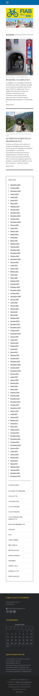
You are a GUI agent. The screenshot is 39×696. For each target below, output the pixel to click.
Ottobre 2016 (14, 442)
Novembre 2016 (15, 439)
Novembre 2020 (15, 290)
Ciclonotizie (13, 501)
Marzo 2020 (14, 315)
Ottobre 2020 (14, 293)
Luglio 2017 (14, 414)
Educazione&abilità (16, 524)
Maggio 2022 (14, 234)
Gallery (11, 529)
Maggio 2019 (14, 346)
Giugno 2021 (14, 268)
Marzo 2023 (14, 203)
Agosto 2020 (14, 299)
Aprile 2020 (14, 312)
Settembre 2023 (15, 191)
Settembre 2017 (15, 408)
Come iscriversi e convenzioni (19, 671)
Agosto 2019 (14, 337)
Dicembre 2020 (15, 287)
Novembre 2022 (15, 216)
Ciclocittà (13, 496)
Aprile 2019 (14, 349)
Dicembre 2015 (15, 473)
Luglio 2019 (14, 340)
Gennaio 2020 (14, 321)
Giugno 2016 (14, 454)
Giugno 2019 (14, 343)
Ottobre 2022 (14, 219)
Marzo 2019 (14, 352)
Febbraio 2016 (14, 467)
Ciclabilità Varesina (16, 491)
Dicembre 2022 (15, 213)
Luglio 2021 (14, 265)
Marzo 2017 (14, 426)
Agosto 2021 (14, 262)
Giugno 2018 (14, 380)
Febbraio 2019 (14, 355)
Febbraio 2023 (14, 206)
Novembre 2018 (15, 364)
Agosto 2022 (14, 225)
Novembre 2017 (15, 402)
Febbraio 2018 (14, 392)
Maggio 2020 (14, 309)
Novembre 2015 (15, 476)
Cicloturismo (10, 77)
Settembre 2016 (15, 445)
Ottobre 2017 (14, 405)
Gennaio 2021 (14, 284)
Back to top (19, 691)
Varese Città (13, 571)
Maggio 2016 (14, 457)
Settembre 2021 (15, 259)
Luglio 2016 (14, 451)
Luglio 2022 (14, 228)
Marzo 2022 (14, 240)
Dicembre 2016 (15, 436)
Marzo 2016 (14, 464)
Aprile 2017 (14, 423)
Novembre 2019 (15, 327)
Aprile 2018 (14, 386)
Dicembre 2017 (15, 398)
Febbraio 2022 (14, 244)
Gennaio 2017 (14, 433)
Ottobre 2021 (14, 256)
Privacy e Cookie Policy (24, 682)
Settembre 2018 (15, 371)
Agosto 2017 (14, 411)
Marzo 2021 (14, 278)
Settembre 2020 (15, 296)
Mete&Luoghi (13, 550)
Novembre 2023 (15, 185)
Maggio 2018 (14, 383)
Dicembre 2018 (15, 361)
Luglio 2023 (14, 197)
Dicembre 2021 (15, 250)
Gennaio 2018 (14, 395)
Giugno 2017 (14, 417)
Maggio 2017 (14, 420)
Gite (10, 535)
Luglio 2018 (14, 377)
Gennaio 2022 (14, 247)
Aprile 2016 (14, 460)
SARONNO (12, 561)
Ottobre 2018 (14, 367)
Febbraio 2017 (14, 429)
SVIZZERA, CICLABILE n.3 (18, 80)
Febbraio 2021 (14, 281)
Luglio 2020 (14, 302)
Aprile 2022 (14, 237)
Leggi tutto (10, 104)
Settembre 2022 (15, 222)
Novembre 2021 (15, 253)
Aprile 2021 (14, 275)
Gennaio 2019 (14, 358)
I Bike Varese (13, 540)
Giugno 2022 (14, 231)
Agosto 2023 (14, 194)
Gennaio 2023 (14, 209)
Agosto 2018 (14, 374)
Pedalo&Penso (14, 555)
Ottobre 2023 (14, 188)
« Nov (7, 646)
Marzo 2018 (14, 389)
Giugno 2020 (14, 306)
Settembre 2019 (15, 333)
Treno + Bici (19, 134)
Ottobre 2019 (14, 330)
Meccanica (12, 545)
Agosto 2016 (14, 448)
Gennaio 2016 (14, 470)
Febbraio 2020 (14, 318)
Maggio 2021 (14, 271)
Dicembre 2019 (15, 324)
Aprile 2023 (14, 200)
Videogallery (14, 576)
